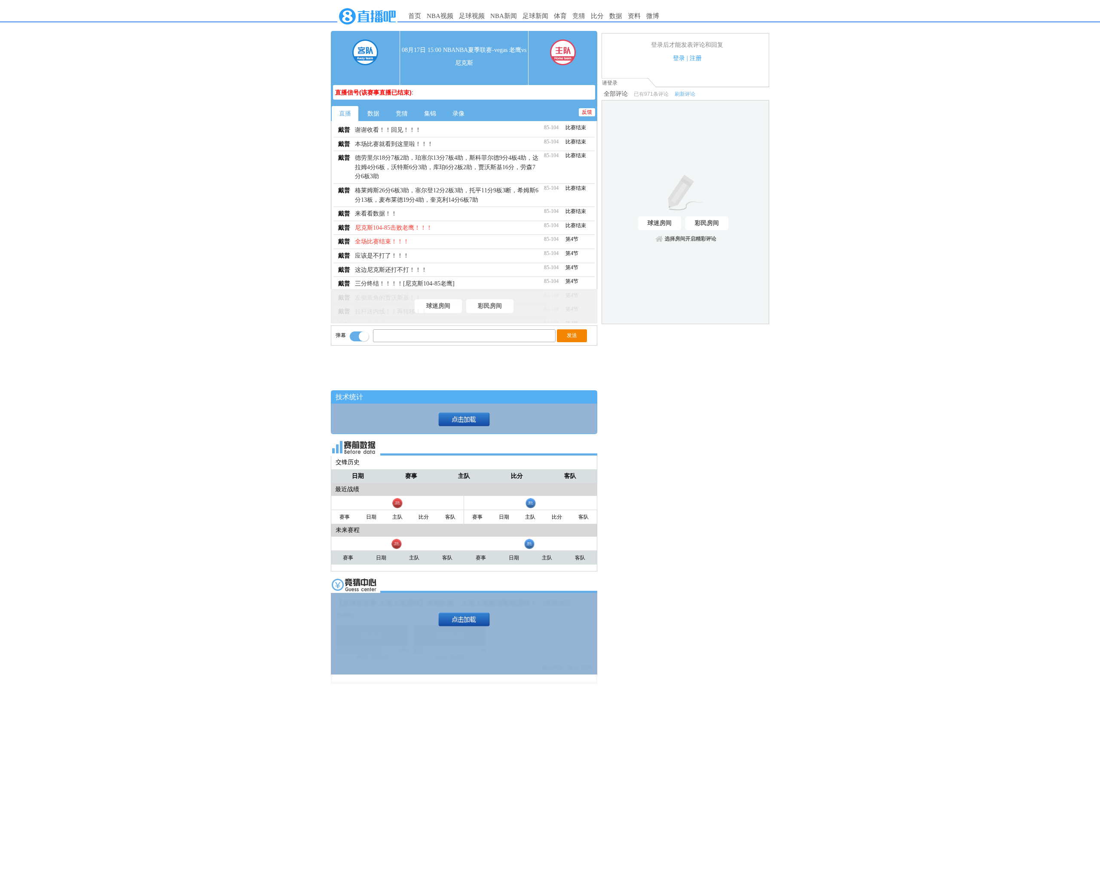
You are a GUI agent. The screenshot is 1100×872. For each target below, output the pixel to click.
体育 (560, 15)
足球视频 (472, 15)
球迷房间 (438, 306)
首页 (414, 15)
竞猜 (578, 15)
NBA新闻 (503, 15)
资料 (634, 15)
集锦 (430, 113)
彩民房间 (490, 306)
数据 (615, 15)
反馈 (587, 112)
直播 (345, 113)
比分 (597, 15)
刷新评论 (685, 94)
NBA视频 (440, 15)
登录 (679, 58)
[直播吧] (367, 27)
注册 (696, 58)
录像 (458, 113)
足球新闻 (535, 15)
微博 (652, 15)
